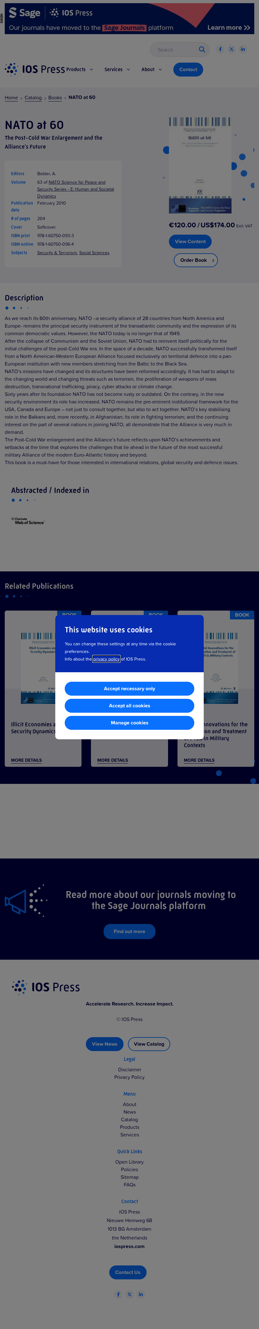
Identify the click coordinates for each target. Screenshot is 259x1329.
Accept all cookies (129, 705)
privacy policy (106, 659)
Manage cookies (129, 722)
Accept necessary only (129, 688)
